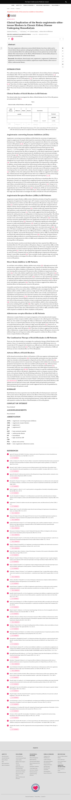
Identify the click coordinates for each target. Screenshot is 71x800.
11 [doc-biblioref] (57, 170)
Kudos (59, 770)
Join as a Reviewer (61, 759)
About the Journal (5, 756)
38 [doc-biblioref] (24, 369)
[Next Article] (63, 39)
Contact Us (43, 796)
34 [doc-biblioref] (27, 358)
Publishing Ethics (47, 771)
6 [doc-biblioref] (7, 84)
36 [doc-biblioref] (46, 364)
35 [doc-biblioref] (54, 360)
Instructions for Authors (20, 771)
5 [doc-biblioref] (31, 78)
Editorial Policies (33, 759)
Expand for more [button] (53, 125)
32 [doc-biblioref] (29, 328)
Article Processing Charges (21, 758)
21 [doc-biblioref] (17, 250)
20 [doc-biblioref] (53, 227)
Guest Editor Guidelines (34, 766)
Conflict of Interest (47, 759)
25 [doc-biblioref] (51, 278)
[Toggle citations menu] (15, 513)
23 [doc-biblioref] (42, 265)
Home (13, 5)
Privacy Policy (37, 796)
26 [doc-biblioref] (26, 282)
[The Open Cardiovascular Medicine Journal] (35, 787)
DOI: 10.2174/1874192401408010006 (14, 36)
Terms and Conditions (29, 796)
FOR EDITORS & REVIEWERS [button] (42, 5)
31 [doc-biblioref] (46, 324)
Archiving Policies (19, 756)
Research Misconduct (48, 773)
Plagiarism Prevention (48, 764)
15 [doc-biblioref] (11, 204)
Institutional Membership (20, 770)
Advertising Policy (61, 768)
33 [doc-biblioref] (26, 347)
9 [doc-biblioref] (20, 144)
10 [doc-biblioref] (22, 144)
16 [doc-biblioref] (31, 208)
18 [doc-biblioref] (49, 217)
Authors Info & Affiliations (46, 31)
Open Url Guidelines (5, 765)
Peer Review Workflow (34, 770)
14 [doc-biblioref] (31, 188)
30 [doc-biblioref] (8, 302)
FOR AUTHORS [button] (55, 5)
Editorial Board (5, 759)
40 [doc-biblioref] (26, 369)
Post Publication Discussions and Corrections (47, 768)
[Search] (66, 2)
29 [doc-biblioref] (26, 296)
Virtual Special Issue (33, 768)
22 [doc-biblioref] (26, 254)
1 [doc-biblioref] (53, 74)
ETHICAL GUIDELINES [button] (28, 5)
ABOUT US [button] (18, 5)
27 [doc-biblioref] (24, 296)
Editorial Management (34, 757)
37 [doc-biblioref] (53, 365)
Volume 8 (13, 8)
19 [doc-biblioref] (32, 223)
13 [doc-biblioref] (47, 184)
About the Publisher (5, 758)
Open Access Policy (5, 763)
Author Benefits (19, 759)
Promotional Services (62, 772)
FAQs (3, 761)
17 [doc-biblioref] (26, 212)
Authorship (18, 764)
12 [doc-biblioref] (7, 172)
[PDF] (12, 39)
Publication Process (33, 771)
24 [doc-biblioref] (11, 273)
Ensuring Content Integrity (35, 761)
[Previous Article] (60, 39)
